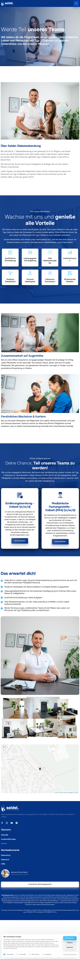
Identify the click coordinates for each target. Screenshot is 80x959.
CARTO (76, 792)
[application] (40, 768)
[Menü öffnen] (76, 3)
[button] (40, 768)
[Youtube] (12, 823)
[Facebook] (2, 823)
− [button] (3, 750)
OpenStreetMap (63, 792)
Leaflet (56, 792)
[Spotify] (17, 823)
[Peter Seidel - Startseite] (7, 3)
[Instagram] (7, 823)
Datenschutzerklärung (69, 954)
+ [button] (3, 747)
